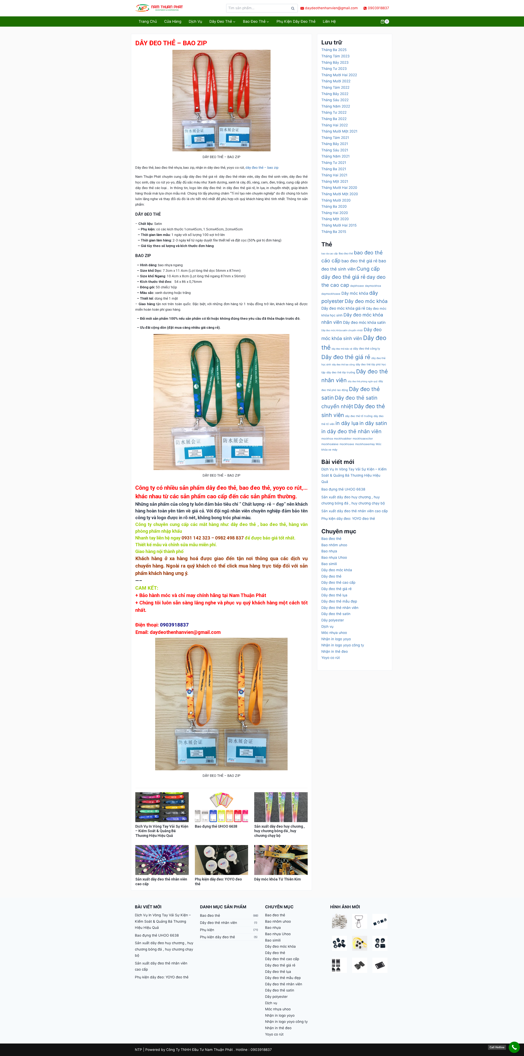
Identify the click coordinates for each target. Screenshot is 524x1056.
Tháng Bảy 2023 (335, 62)
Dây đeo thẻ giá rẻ (345, 357)
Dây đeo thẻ (331, 576)
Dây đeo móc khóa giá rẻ (343, 308)
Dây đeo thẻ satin (335, 614)
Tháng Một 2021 (334, 181)
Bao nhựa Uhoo (334, 557)
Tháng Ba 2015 (333, 232)
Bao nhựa (329, 551)
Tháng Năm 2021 (335, 156)
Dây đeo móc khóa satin (364, 322)
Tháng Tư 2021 (333, 163)
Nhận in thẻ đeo (334, 651)
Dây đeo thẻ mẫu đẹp (339, 601)
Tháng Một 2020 (335, 219)
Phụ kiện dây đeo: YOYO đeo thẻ (348, 519)
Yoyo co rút (330, 658)
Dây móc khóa (354, 293)
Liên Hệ (329, 21)
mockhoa (327, 438)
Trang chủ (148, 21)
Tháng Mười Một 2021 (339, 131)
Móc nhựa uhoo (334, 633)
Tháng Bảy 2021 (334, 144)
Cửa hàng (172, 21)
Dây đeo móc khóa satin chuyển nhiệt (342, 330)
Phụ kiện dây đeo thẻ (296, 21)
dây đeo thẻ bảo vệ (342, 348)
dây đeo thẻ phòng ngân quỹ (362, 381)
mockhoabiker (343, 438)
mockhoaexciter (363, 438)
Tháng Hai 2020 (334, 213)
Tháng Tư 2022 (334, 112)
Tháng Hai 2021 (334, 175)
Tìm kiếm (294, 9)
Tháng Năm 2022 (335, 106)
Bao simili (329, 564)
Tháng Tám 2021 (335, 138)
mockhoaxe (347, 444)
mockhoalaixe (330, 444)
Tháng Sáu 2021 (334, 150)
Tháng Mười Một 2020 (339, 194)
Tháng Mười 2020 (336, 200)
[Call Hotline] (514, 1047)
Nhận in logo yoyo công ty (342, 645)
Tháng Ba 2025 (334, 50)
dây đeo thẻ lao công (343, 364)
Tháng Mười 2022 (335, 81)
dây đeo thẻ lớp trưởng (340, 372)
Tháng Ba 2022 (334, 119)
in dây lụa (346, 423)
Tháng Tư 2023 (334, 69)
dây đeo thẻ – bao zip (261, 167)
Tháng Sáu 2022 (335, 100)
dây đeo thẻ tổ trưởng (359, 416)
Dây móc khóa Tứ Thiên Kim (277, 879)
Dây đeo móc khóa (366, 301)
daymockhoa (373, 285)
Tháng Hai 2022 (334, 125)
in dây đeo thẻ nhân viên (351, 431)
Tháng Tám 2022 (335, 87)
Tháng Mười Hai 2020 (339, 188)
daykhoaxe (357, 285)
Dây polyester (332, 620)
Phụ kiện (207, 930)
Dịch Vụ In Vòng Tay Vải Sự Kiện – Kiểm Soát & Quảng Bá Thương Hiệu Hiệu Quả (161, 831)
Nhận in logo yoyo (336, 639)
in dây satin (373, 423)
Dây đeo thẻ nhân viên (339, 608)
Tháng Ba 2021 (333, 169)
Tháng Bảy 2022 (334, 94)
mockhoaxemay (365, 444)
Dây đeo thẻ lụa (334, 595)
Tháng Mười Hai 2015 (339, 225)
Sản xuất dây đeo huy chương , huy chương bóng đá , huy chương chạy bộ (279, 831)
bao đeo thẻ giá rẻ (359, 260)
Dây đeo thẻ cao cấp (338, 582)
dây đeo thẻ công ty (366, 348)
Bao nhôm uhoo (334, 545)
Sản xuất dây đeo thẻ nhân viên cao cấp (354, 511)
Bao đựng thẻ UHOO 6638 (216, 826)
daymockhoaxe (330, 293)
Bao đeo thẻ (346, 253)
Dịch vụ (195, 21)
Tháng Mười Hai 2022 (339, 75)
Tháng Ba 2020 (334, 206)
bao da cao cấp (329, 253)
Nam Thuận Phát (247, 595)
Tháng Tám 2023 (335, 56)
